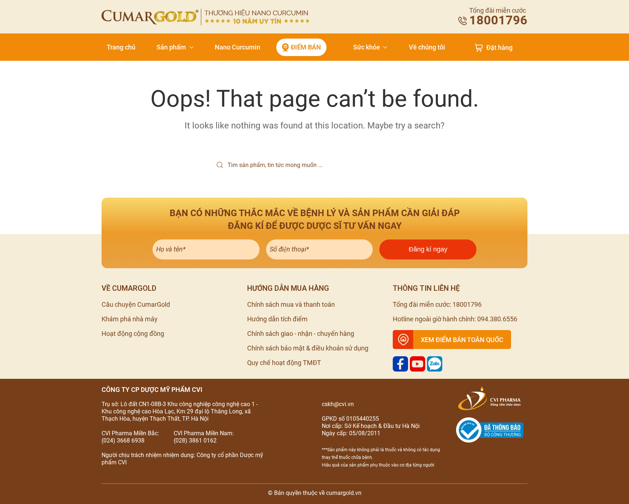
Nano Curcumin (237, 47)
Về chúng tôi (427, 47)
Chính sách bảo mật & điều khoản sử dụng (307, 348)
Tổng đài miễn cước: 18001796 (437, 304)
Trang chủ (121, 47)
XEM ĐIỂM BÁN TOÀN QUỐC (462, 340)
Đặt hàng (499, 47)
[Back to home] (205, 17)
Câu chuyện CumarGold (136, 304)
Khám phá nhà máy (130, 319)
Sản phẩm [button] (171, 47)
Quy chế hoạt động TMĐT (284, 362)
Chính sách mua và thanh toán (291, 304)
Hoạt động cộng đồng (133, 333)
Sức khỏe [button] (366, 47)
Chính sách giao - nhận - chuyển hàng (300, 333)
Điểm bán (306, 47)
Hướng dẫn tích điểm (277, 319)
